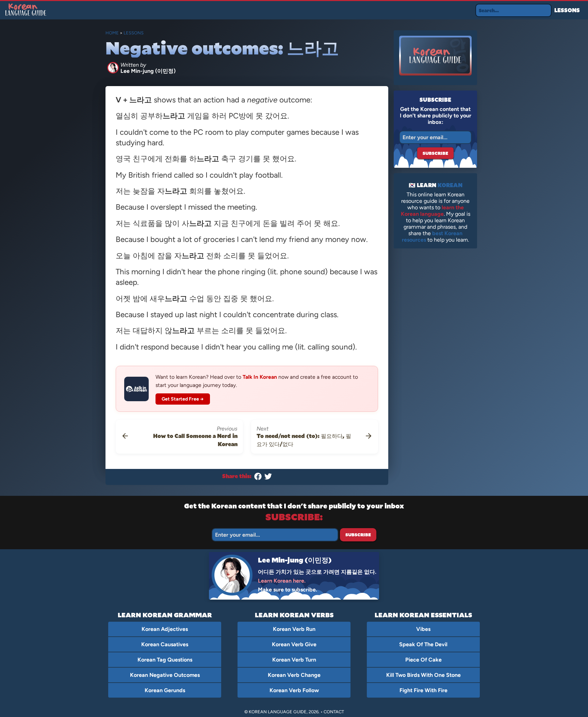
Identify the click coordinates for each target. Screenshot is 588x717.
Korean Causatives (164, 644)
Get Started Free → (183, 399)
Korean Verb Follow (294, 690)
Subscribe (435, 153)
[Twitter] (268, 478)
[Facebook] (258, 478)
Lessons (567, 10)
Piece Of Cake (423, 659)
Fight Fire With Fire (423, 690)
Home (112, 32)
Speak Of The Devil (423, 644)
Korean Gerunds (165, 690)
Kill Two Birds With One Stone (423, 675)
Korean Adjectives (165, 629)
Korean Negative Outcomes (165, 675)
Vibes (423, 629)
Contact (334, 711)
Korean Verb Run (294, 629)
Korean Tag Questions (164, 659)
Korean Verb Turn (294, 659)
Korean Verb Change (294, 675)
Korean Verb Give (294, 644)
